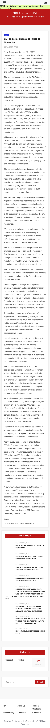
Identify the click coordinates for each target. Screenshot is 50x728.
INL (17, 543)
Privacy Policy (8, 713)
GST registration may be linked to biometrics (21, 8)
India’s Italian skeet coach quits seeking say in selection (29, 557)
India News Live (25, 13)
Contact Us (38, 664)
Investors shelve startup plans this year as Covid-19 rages (29, 568)
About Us (21, 706)
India (6, 35)
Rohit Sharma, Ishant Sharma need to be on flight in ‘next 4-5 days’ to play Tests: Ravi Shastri (30, 621)
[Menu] (3, 2)
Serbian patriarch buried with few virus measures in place (30, 579)
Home (5, 706)
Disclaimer (22, 713)
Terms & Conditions (36, 707)
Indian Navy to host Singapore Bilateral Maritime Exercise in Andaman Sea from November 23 (29, 608)
